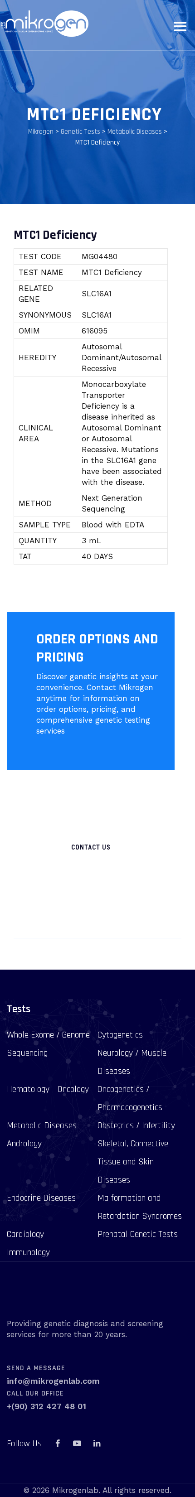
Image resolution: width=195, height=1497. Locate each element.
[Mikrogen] (44, 24)
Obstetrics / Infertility (136, 1125)
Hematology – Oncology (48, 1089)
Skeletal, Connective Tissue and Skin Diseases (133, 1162)
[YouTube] (77, 1443)
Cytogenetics (120, 1035)
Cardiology (25, 1234)
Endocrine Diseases (41, 1198)
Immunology (28, 1252)
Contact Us (91, 847)
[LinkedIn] (96, 1443)
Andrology (24, 1143)
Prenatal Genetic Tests (138, 1234)
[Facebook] (57, 1443)
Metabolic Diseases (42, 1125)
